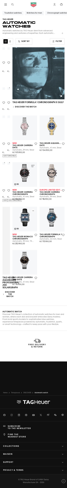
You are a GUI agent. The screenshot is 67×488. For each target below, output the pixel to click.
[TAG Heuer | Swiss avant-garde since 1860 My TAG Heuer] (33, 402)
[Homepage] (33, 4)
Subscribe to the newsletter (19, 427)
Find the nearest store (17, 436)
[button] (54, 4)
